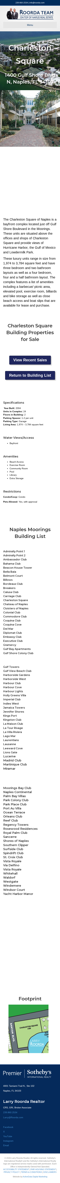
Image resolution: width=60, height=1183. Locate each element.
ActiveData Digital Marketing (35, 1177)
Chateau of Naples (15, 604)
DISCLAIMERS (49, 1172)
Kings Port (10, 715)
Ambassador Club (15, 559)
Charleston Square (15, 600)
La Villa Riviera (12, 732)
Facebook (8, 1127)
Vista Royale (12, 869)
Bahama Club (12, 563)
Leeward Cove (13, 748)
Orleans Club (12, 816)
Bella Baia (9, 571)
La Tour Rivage (13, 728)
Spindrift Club (13, 853)
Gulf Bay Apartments (17, 649)
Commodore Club (15, 616)
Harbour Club (12, 683)
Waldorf (9, 877)
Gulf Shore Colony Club (18, 653)
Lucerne (9, 756)
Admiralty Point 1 (14, 551)
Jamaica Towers (14, 707)
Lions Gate (10, 752)
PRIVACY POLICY (12, 1172)
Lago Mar (9, 736)
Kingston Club (12, 719)
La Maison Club (13, 723)
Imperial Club (12, 699)
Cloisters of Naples (15, 608)
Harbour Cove (12, 687)
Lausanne (9, 744)
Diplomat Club (12, 632)
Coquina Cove (12, 624)
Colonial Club (11, 612)
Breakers (9, 588)
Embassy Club (12, 636)
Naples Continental (17, 792)
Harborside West (14, 679)
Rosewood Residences (20, 829)
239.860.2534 (10, 1112)
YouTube (7, 1136)
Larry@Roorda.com (13, 1117)
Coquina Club (12, 620)
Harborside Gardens (16, 675)
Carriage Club (12, 596)
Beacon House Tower (17, 567)
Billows (8, 579)
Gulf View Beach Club (17, 671)
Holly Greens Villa (14, 695)
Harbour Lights (13, 691)
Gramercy (9, 645)
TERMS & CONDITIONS (31, 1172)
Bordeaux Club (13, 583)
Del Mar (8, 628)
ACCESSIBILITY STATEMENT (16, 1169)
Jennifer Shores (13, 711)
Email (6, 1145)
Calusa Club (11, 592)
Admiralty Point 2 (14, 555)
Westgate (10, 881)
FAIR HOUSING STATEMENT (43, 1169)
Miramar (9, 768)
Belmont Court (13, 575)
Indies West (11, 703)
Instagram (8, 1141)
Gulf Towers (11, 666)
